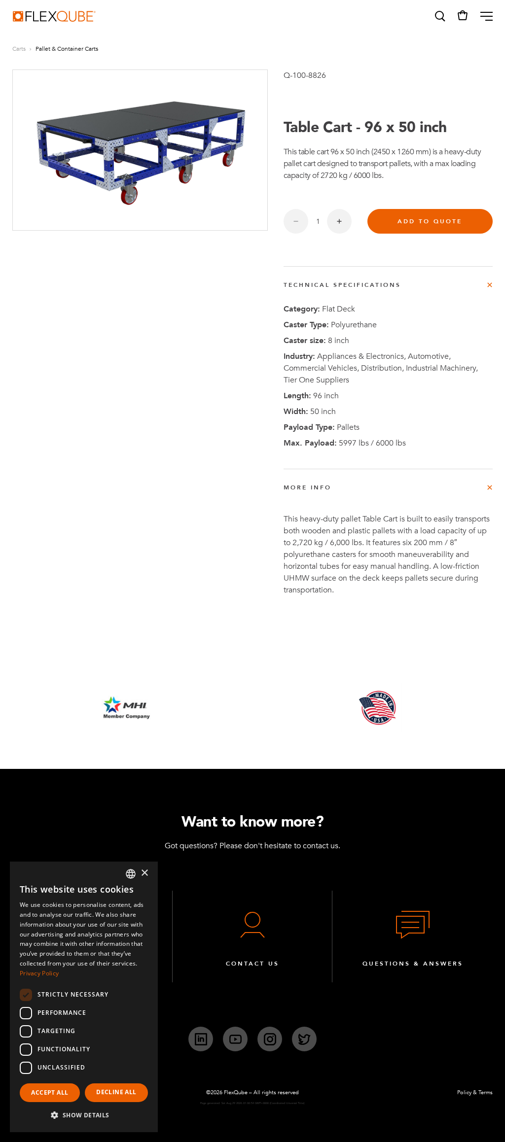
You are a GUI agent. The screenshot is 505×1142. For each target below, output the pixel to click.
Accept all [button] (49, 1092)
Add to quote (429, 221)
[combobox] (131, 874)
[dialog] (84, 997)
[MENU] (482, 16)
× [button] (144, 873)
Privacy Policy (39, 973)
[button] (439, 16)
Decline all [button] (116, 1092)
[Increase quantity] (339, 221)
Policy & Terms (475, 1092)
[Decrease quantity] (296, 221)
